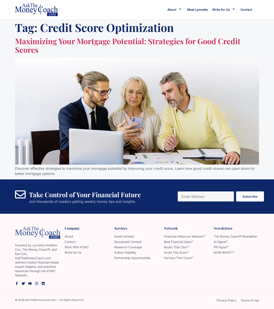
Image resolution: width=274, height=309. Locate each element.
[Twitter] (23, 283)
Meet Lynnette (197, 9)
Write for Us (221, 9)
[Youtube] (30, 283)
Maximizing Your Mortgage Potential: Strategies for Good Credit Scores (127, 45)
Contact (246, 9)
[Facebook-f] (16, 283)
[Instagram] (36, 283)
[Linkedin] (43, 283)
